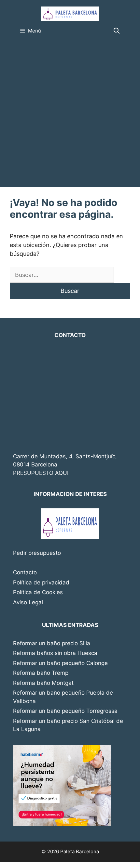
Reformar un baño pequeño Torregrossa (65, 711)
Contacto (25, 572)
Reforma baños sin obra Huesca (55, 653)
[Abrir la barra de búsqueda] (116, 31)
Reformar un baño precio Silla (51, 643)
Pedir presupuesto (37, 553)
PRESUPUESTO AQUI (40, 473)
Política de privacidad (41, 582)
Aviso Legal (28, 602)
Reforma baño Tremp (40, 673)
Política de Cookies (38, 592)
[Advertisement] (70, 114)
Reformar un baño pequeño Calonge (60, 663)
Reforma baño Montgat (43, 683)
